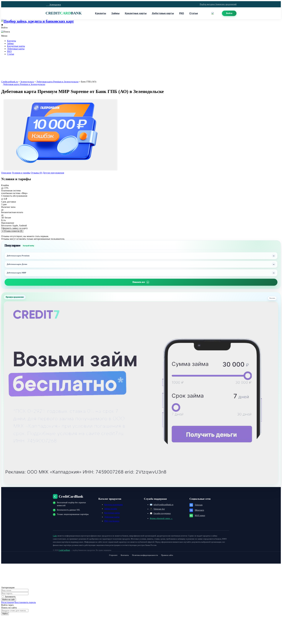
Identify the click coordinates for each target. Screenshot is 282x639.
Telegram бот (157, 509)
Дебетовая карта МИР (16, 273)
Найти (5, 614)
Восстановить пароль (25, 602)
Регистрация (7, 602)
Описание (6, 173)
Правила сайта (167, 555)
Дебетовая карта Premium (18, 256)
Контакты (125, 555)
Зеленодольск (27, 81)
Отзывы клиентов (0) (12, 231)
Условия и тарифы (21, 173)
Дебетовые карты (163, 13)
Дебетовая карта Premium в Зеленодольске (57, 81)
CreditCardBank (64, 550)
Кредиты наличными (113, 504)
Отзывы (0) (36, 173)
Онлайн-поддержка (160, 513)
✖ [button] (2, 25)
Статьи (193, 13)
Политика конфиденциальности (145, 555)
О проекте (113, 555)
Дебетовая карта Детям (17, 264)
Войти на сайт (8, 599)
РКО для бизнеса (111, 521)
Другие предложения (53, 173)
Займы (115, 13)
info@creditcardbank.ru (161, 504)
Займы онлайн (110, 509)
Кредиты (100, 13)
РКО (181, 13)
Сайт (55, 536)
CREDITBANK (64, 13)
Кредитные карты (136, 13)
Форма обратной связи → (161, 518)
